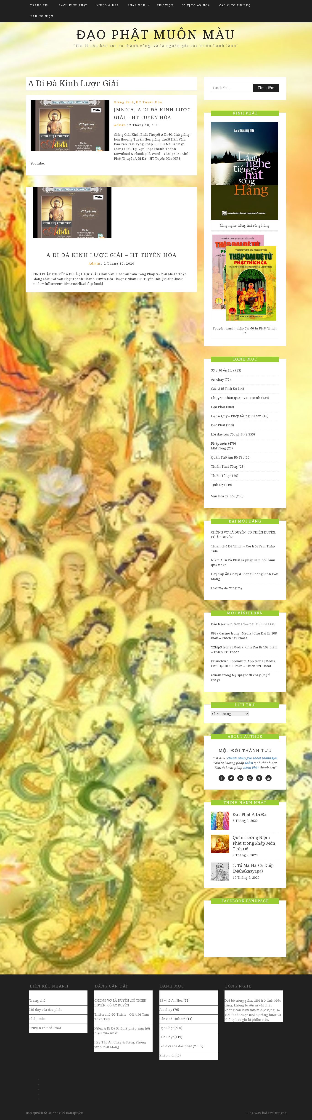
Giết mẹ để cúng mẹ (226, 588)
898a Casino (220, 633)
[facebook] (222, 778)
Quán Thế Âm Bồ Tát (227, 457)
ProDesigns (277, 1113)
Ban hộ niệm (41, 16)
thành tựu (269, 758)
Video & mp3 (108, 5)
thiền (249, 763)
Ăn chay (217, 379)
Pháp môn (136, 5)
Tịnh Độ (217, 485)
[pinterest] (259, 778)
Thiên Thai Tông (224, 466)
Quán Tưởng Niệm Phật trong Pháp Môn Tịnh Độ (254, 843)
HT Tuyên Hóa (149, 102)
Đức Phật (218, 425)
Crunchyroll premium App (232, 661)
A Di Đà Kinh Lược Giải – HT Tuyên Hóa (111, 255)
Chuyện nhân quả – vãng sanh (235, 398)
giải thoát (253, 758)
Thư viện (165, 5)
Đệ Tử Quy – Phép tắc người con (236, 416)
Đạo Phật (218, 407)
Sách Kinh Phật (73, 5)
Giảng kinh (124, 102)
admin (120, 125)
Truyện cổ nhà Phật (45, 1028)
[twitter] (231, 778)
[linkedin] (240, 778)
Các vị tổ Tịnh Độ (235, 5)
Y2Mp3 (216, 647)
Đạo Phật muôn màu (156, 34)
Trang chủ (40, 5)
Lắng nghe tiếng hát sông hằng (245, 225)
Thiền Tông (220, 476)
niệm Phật (251, 768)
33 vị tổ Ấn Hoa (196, 5)
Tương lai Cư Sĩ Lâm (259, 624)
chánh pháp (236, 758)
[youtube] (268, 778)
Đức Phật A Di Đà (250, 814)
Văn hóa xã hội (223, 496)
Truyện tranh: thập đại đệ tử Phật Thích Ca (245, 330)
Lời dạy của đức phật (227, 434)
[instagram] (250, 778)
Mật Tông (218, 448)
